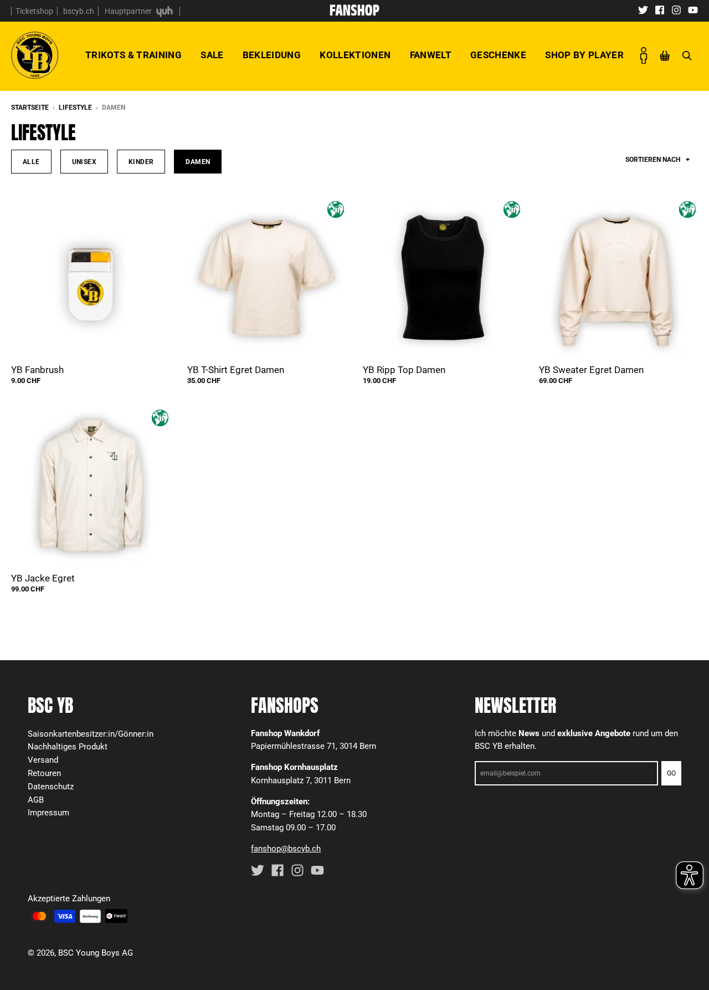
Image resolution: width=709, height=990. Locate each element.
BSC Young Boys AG (95, 953)
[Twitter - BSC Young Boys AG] (643, 9)
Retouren (44, 773)
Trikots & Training (133, 54)
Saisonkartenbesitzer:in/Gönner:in (90, 734)
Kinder (141, 161)
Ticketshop (34, 11)
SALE (212, 54)
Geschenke (498, 54)
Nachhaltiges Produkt (67, 747)
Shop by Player (584, 54)
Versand (43, 760)
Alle (31, 161)
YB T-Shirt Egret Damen (235, 369)
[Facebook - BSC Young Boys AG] (660, 9)
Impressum (48, 813)
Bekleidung (272, 54)
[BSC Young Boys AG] (354, 12)
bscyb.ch (78, 11)
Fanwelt (430, 54)
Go (671, 773)
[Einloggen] (643, 55)
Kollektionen (355, 54)
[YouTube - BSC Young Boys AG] (693, 9)
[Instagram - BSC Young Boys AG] (676, 9)
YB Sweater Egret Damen (591, 369)
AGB (36, 800)
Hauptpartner (129, 11)
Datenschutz (51, 787)
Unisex (84, 161)
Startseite (30, 107)
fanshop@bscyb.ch (286, 849)
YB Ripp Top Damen (404, 369)
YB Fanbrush (37, 369)
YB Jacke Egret (43, 578)
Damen (198, 161)
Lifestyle (75, 107)
